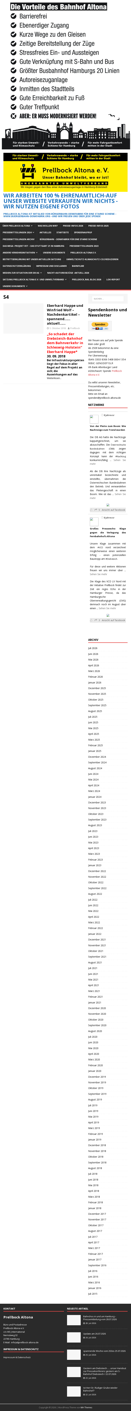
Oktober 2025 (95, 699)
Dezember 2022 (97, 871)
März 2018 (94, 1196)
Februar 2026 (95, 676)
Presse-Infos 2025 (98, 225)
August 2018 (95, 1168)
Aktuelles (45, 232)
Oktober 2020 (95, 1019)
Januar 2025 (94, 751)
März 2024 (94, 791)
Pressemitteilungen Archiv (18, 239)
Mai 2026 (93, 659)
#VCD (100, 547)
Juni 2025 (93, 722)
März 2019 (94, 1128)
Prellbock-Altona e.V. (83, 252)
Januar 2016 (94, 1288)
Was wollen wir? (48, 225)
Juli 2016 (92, 1271)
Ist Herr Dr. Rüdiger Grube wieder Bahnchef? (100, 1389)
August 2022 (95, 893)
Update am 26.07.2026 (94, 1333)
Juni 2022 (93, 905)
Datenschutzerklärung (17, 266)
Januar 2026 (94, 682)
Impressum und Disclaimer (51, 266)
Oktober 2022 (95, 882)
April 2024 (93, 785)
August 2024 (95, 768)
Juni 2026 (93, 654)
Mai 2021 (93, 979)
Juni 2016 (93, 1276)
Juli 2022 (92, 899)
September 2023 (97, 819)
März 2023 (94, 853)
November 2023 (97, 808)
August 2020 (95, 1031)
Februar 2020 (95, 1065)
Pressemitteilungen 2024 (17, 232)
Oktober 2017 (95, 1225)
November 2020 (97, 1013)
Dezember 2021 (97, 939)
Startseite (62, 232)
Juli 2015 (92, 1293)
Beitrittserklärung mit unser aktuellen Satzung (32, 259)
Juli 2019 (92, 1105)
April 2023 (93, 848)
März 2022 (94, 922)
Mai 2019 (93, 1116)
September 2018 (97, 1162)
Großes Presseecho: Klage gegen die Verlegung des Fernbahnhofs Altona (108, 532)
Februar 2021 (95, 996)
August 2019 (95, 1099)
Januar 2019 (94, 1139)
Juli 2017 (92, 1236)
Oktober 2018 (95, 1156)
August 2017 (95, 1231)
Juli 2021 (92, 968)
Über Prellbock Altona (16, 225)
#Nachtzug (120, 456)
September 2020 (97, 1025)
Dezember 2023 (97, 802)
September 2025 (97, 705)
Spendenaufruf (83, 232)
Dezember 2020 (97, 1008)
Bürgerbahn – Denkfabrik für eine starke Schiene (68, 239)
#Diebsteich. (112, 558)
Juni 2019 (93, 1111)
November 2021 (97, 945)
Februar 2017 (95, 1253)
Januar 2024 (94, 796)
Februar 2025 (95, 745)
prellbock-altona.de (28, 1342)
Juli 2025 (92, 716)
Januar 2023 (94, 865)
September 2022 (97, 888)
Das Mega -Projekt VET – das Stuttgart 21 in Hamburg (33, 246)
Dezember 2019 (97, 1076)
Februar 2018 (95, 1202)
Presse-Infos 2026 (73, 225)
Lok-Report (113, 279)
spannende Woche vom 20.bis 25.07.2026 (104, 1350)
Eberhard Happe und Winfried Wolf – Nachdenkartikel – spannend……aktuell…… (65, 314)
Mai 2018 (93, 1185)
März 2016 (94, 1282)
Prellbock (75, 328)
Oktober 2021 (95, 951)
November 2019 (97, 1082)
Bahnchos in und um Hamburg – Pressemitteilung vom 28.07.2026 (100, 1318)
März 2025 (94, 739)
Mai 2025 (93, 728)
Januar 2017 (94, 1259)
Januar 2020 (94, 1071)
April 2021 (93, 985)
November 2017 (97, 1219)
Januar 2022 (94, 933)
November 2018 (97, 1151)
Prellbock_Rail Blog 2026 (86, 279)
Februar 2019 (95, 1134)
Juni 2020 (93, 1042)
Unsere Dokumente (54, 252)
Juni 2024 (93, 773)
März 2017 (94, 1248)
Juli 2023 (92, 831)
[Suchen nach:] (108, 299)
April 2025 (93, 733)
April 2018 (93, 1190)
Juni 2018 (93, 1179)
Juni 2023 (93, 836)
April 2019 (93, 1122)
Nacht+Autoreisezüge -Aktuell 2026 (68, 272)
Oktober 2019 (95, 1088)
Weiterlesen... (54, 378)
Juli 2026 (92, 648)
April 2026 (93, 665)
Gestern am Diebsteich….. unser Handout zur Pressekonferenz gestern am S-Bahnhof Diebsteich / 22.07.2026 (104, 1371)
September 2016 (97, 1265)
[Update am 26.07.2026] (74, 1340)
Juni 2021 (93, 974)
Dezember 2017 (97, 1213)
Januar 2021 (94, 1002)
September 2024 (97, 762)
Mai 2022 (93, 911)
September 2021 (97, 956)
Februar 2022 (95, 928)
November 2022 (97, 876)
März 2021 (94, 991)
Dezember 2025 (97, 688)
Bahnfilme (78, 266)
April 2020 (93, 1053)
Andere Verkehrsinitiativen (19, 252)
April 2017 (93, 1242)
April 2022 (93, 916)
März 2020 (94, 1059)
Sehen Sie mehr (98, 574)
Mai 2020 (93, 1048)
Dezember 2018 (97, 1145)
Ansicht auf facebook (113, 509)
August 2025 (95, 711)
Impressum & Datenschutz (17, 1357)
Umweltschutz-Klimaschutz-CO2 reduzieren (92, 259)
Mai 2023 (93, 842)
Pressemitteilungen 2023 (84, 246)
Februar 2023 (95, 859)
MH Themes (86, 1407)
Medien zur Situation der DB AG (21, 272)
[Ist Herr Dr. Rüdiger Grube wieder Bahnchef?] (74, 1394)
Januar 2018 (94, 1208)
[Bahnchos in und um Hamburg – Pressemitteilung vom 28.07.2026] (74, 1323)
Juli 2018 (92, 1173)
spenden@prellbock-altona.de (104, 397)
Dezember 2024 (97, 756)
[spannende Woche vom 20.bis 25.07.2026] (74, 1357)
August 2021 (95, 962)
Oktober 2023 (95, 814)
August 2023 (95, 825)
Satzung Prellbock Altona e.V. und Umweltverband (33, 279)
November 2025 (97, 693)
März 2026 (94, 671)
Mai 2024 (93, 779)
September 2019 (97, 1093)
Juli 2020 (92, 1036)
